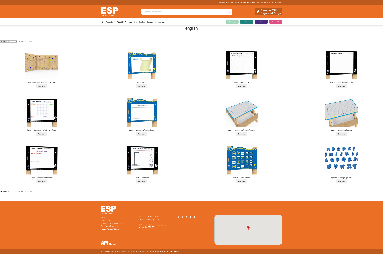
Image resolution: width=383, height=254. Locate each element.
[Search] (228, 12)
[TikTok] (194, 217)
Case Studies (139, 22)
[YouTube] (187, 217)
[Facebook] (190, 217)
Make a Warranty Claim (110, 229)
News (130, 22)
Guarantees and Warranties (111, 223)
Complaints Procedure (109, 226)
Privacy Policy (106, 220)
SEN (261, 22)
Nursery (232, 22)
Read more (41, 86)
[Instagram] (183, 217)
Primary (246, 22)
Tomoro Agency (174, 251)
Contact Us (159, 22)
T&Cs (103, 217)
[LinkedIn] (179, 217)
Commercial (275, 22)
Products (109, 22)
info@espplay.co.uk (151, 219)
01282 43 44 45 (275, 2)
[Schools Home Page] (103, 22)
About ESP (121, 22)
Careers (150, 22)
